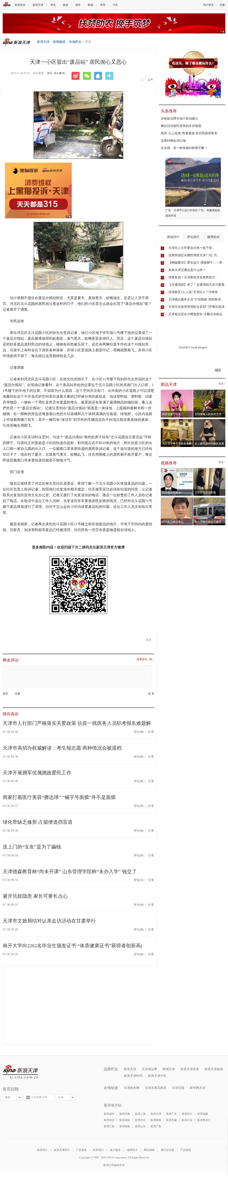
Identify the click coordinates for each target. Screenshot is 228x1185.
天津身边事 (149, 1069)
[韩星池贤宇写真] (177, 391)
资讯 (53, 4)
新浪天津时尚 (133, 1075)
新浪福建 (202, 1113)
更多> (221, 383)
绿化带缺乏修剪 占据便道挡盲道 (38, 822)
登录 (5, 693)
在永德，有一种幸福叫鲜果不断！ (184, 148)
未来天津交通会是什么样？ (187, 270)
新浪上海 (140, 1113)
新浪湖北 (109, 1120)
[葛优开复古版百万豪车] (209, 498)
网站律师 (149, 1150)
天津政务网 (131, 1088)
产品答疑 (185, 1150)
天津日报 (178, 1088)
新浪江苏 (187, 1120)
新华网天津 (197, 1088)
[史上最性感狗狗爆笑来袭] (209, 420)
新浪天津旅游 (213, 1069)
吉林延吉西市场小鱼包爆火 (179, 118)
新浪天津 (38, 4)
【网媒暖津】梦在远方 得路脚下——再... (196, 262)
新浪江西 (109, 1126)
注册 (222, 4)
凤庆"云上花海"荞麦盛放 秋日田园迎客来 (189, 133)
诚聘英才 (132, 1150)
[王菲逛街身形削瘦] (209, 469)
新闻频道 (59, 41)
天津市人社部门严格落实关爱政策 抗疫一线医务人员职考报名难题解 (77, 723)
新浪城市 (109, 1113)
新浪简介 (42, 1150)
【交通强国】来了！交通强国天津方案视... (197, 284)
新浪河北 (140, 1120)
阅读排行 (173, 237)
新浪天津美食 (189, 1069)
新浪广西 (156, 1126)
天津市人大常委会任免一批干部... (191, 248)
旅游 (65, 4)
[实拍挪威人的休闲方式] (209, 391)
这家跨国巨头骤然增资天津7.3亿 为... (194, 255)
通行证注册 (167, 1150)
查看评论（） (145, 659)
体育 (103, 4)
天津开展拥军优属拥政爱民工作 (37, 773)
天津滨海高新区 (156, 1088)
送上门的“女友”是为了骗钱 (32, 847)
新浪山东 (140, 1126)
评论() (139, 732)
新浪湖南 (124, 1120)
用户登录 (208, 4)
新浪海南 (124, 1126)
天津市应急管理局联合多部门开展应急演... (197, 306)
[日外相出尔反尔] (177, 469)
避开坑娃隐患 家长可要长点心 (35, 896)
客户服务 (115, 1150)
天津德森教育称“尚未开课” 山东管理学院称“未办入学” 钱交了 (70, 871)
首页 (7, 1097)
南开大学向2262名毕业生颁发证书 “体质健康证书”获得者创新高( (72, 945)
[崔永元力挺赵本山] (177, 498)
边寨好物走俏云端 (173, 140)
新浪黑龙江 (204, 1120)
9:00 (60, 1097)
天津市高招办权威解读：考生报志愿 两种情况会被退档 (62, 748)
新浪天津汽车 (157, 1075)
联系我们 (98, 1150)
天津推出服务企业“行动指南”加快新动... (196, 299)
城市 (78, 4)
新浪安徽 (171, 1120)
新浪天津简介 (62, 1150)
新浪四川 (187, 1113)
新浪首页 (20, 4)
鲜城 (90, 4)
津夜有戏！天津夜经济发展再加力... (193, 277)
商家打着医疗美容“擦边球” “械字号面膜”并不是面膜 (59, 797)
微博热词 (213, 237)
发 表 (151, 693)
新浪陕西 (156, 1120)
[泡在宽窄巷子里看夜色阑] (177, 420)
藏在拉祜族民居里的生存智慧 (181, 126)
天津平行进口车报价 (186, 210)
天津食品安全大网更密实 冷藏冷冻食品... (196, 314)
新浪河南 (124, 1113)
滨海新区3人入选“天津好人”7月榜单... (194, 292)
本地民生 (75, 41)
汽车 (115, 4)
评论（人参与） (57, 73)
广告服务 (81, 1150)
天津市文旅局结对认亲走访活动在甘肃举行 (49, 921)
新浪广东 (171, 1113)
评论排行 (193, 237)
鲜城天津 (169, 1069)
